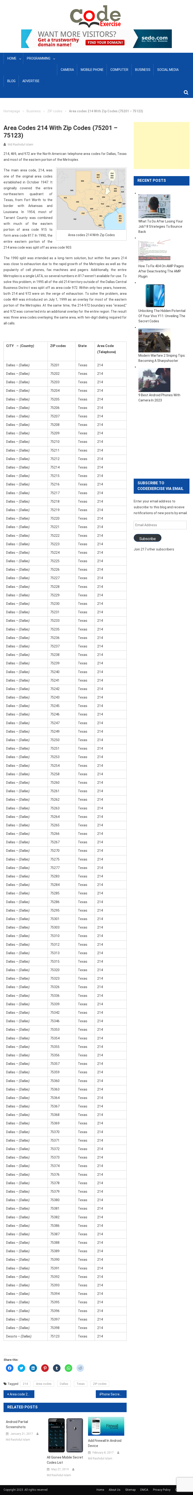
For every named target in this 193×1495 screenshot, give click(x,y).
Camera (67, 70)
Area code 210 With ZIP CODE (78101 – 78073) (22, 1394)
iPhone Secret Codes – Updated (113, 1394)
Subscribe (147, 539)
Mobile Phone (92, 70)
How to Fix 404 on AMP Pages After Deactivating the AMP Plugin (161, 271)
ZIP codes (54, 111)
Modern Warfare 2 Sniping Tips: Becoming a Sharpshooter (161, 358)
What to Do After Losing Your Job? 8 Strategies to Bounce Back (160, 226)
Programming (38, 58)
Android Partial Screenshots (17, 1424)
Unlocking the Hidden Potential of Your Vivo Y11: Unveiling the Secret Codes (161, 316)
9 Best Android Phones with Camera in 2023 (159, 397)
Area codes (44, 1384)
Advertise (31, 81)
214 (25, 1384)
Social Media (168, 70)
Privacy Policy (161, 1489)
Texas (80, 1384)
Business (142, 70)
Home (11, 58)
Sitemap (130, 1489)
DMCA (144, 1489)
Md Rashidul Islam (20, 144)
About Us (115, 1489)
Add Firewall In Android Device (104, 1443)
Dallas (64, 1384)
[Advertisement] (161, 145)
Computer (119, 70)
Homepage (12, 111)
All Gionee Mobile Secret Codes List (65, 1459)
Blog (11, 81)
